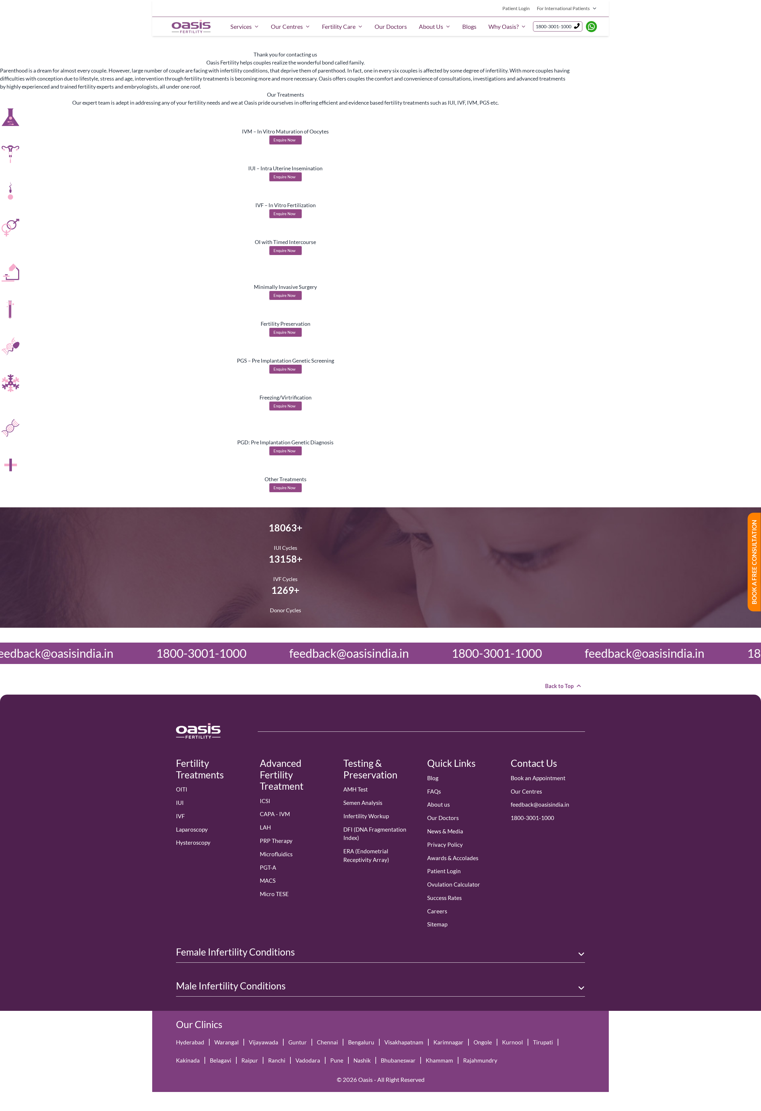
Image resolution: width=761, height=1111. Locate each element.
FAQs (434, 791)
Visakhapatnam (403, 1042)
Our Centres (287, 26)
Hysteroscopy (193, 842)
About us (438, 804)
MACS (268, 880)
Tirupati (543, 1042)
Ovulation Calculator (453, 884)
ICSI (265, 800)
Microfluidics (276, 854)
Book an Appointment (538, 778)
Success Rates (444, 897)
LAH (265, 827)
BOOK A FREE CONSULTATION (754, 562)
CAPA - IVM (275, 814)
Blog (432, 778)
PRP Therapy (276, 840)
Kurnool (512, 1042)
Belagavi (220, 1060)
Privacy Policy (445, 844)
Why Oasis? (503, 26)
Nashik (362, 1060)
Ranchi (276, 1060)
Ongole (483, 1042)
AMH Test (355, 789)
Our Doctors (391, 26)
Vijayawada (263, 1042)
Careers (437, 911)
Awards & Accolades (452, 858)
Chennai (327, 1042)
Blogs (469, 26)
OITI (181, 789)
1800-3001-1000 (553, 26)
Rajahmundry (480, 1060)
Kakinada (188, 1060)
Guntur (297, 1042)
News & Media (445, 831)
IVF (180, 816)
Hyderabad (190, 1042)
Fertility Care (339, 26)
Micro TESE (274, 893)
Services (241, 26)
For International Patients (563, 8)
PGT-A (268, 867)
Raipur (249, 1060)
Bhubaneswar (398, 1060)
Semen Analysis (362, 802)
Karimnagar (448, 1042)
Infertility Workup (366, 816)
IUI (180, 802)
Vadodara (307, 1060)
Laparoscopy (192, 829)
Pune (336, 1060)
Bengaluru (361, 1042)
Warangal (226, 1042)
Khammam (439, 1060)
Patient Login (516, 8)
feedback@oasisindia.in (103, 653)
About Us (431, 26)
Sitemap (437, 924)
